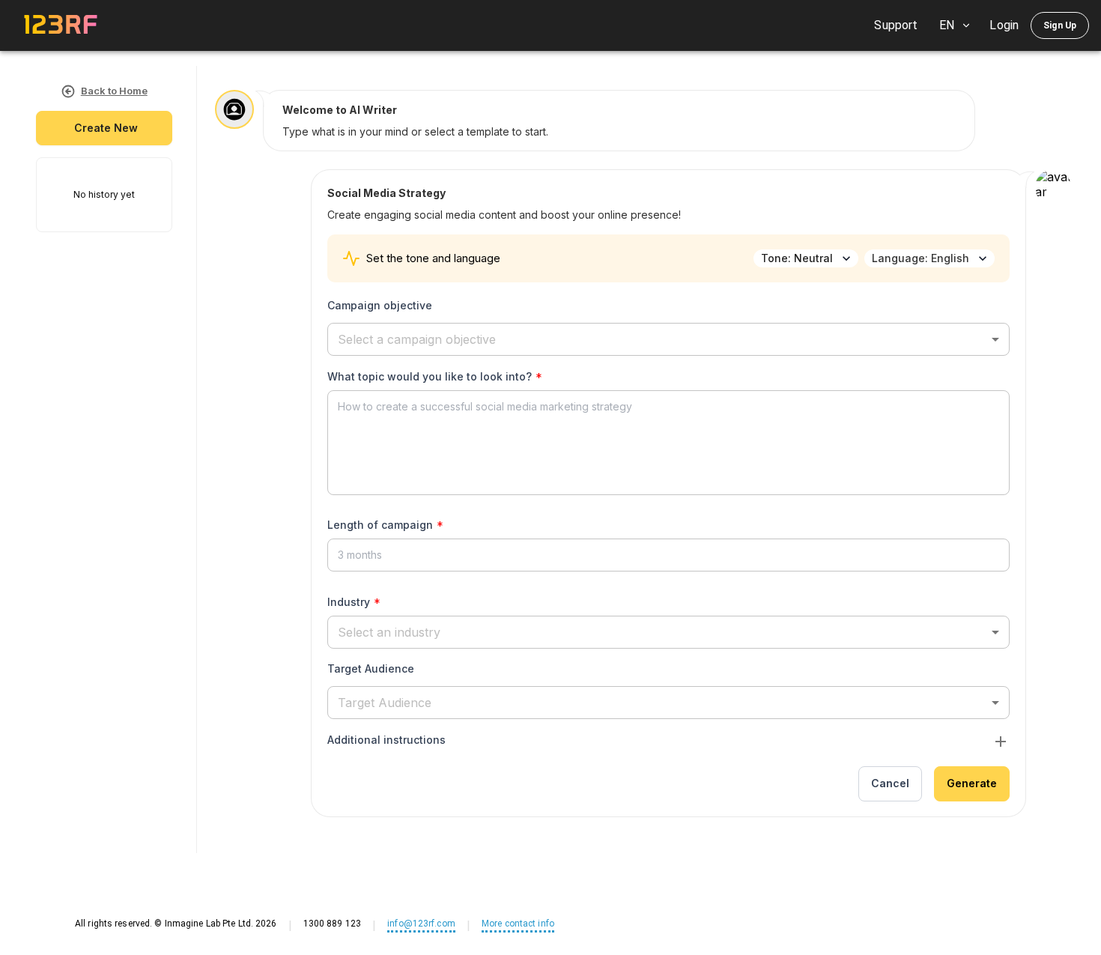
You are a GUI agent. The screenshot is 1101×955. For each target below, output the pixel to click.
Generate (972, 783)
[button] (668, 339)
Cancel (890, 783)
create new (106, 127)
